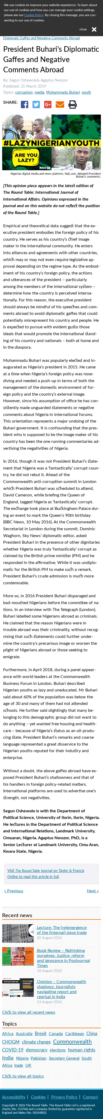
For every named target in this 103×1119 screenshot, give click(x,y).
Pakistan (38, 1058)
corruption (24, 92)
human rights (81, 1050)
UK (28, 1065)
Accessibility (13, 1097)
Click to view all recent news (28, 1012)
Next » (93, 891)
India (7, 1058)
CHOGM (11, 1042)
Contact (90, 1097)
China (91, 1033)
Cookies (38, 1097)
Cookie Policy (33, 15)
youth (86, 92)
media (39, 92)
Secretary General (64, 1058)
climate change (36, 1042)
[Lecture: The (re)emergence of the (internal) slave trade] (19, 927)
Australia (24, 1034)
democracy (37, 1050)
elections (58, 1050)
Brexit (40, 1033)
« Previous (13, 891)
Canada (56, 1034)
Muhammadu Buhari (63, 92)
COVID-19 (13, 1050)
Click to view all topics (23, 1076)
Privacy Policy (64, 1097)
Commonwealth (72, 1042)
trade (18, 1066)
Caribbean (74, 1034)
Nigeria (22, 1058)
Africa (7, 1034)
